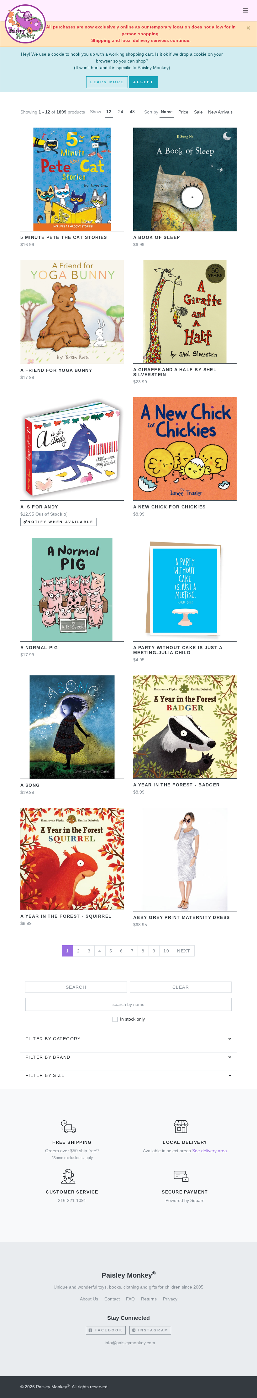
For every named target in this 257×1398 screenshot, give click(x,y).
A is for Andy (39, 506)
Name (167, 111)
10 (166, 950)
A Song (30, 785)
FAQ (130, 1298)
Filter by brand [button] (48, 1057)
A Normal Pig (39, 647)
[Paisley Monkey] (25, 10)
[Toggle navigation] (245, 10)
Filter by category (53, 1038)
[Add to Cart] (42, 179)
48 (132, 111)
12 (108, 111)
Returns (149, 1298)
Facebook (108, 1330)
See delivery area (209, 1150)
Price (183, 111)
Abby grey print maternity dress (181, 917)
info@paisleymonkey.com (130, 1342)
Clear (180, 987)
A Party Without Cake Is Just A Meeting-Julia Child (177, 650)
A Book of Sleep (156, 237)
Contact (112, 1298)
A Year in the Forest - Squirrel (66, 916)
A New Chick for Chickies (169, 506)
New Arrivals (220, 111)
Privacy (170, 1298)
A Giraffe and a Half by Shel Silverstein (175, 372)
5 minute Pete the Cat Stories (63, 237)
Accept (143, 82)
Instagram (152, 1330)
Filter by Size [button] (45, 1075)
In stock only (132, 1019)
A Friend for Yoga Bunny (56, 370)
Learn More (107, 82)
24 (120, 111)
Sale (198, 111)
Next (184, 950)
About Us (89, 1298)
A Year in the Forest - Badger (176, 784)
